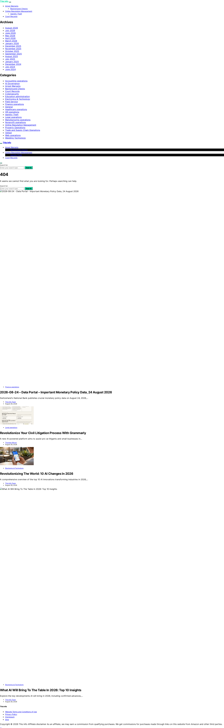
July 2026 (10, 30)
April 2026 (10, 38)
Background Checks (19, 9)
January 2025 (12, 61)
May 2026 (10, 35)
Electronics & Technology (17, 99)
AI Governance (12, 83)
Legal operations (13, 117)
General (9, 106)
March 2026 (11, 41)
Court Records (11, 16)
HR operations (12, 112)
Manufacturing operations (17, 119)
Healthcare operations (16, 109)
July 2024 (10, 66)
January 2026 (12, 43)
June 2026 (10, 33)
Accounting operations (16, 81)
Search (29, 168)
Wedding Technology (15, 138)
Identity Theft (16, 14)
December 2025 (13, 46)
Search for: (4, 165)
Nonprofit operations (15, 122)
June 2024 (10, 69)
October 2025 (12, 51)
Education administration (17, 96)
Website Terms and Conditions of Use (21, 712)
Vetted (8, 132)
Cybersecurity (12, 94)
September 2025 (13, 53)
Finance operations (14, 104)
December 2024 (13, 64)
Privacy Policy (11, 714)
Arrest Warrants (11, 6)
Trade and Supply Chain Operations (22, 130)
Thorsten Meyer (11, 443)
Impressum (10, 717)
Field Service (11, 101)
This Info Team (10, 402)
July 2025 (10, 59)
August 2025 (11, 56)
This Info (4, 1)
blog (7, 719)
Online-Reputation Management (18, 11)
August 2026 (11, 28)
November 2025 (13, 48)
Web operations (13, 135)
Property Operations (15, 127)
